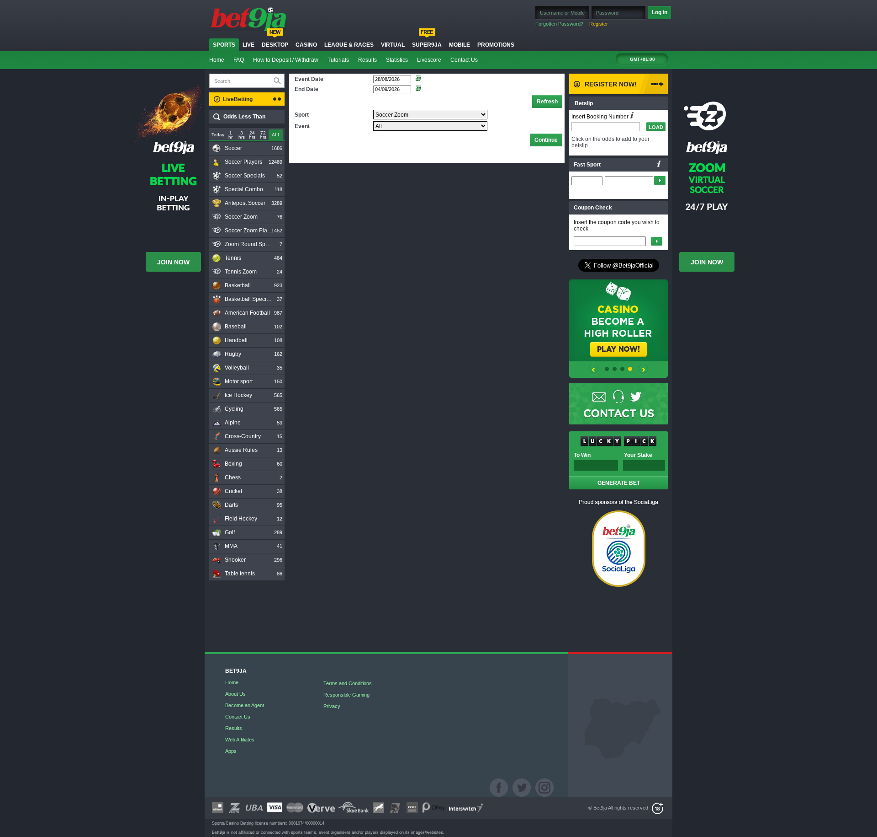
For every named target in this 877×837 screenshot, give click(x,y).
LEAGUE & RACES (349, 45)
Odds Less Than (244, 116)
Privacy (331, 706)
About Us (235, 694)
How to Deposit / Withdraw (285, 60)
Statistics (397, 60)
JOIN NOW (173, 262)
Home (216, 60)
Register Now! (611, 84)
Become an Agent (244, 705)
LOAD (656, 127)
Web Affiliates (239, 739)
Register (598, 24)
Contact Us (464, 60)
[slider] (276, 135)
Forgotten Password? (559, 24)
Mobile (459, 45)
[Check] (656, 241)
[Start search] (278, 80)
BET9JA (236, 671)
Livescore (429, 60)
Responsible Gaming (346, 695)
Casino (306, 45)
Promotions (495, 45)
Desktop (275, 45)
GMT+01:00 (642, 59)
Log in (659, 12)
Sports (224, 45)
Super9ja (427, 45)
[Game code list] (659, 164)
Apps (231, 751)
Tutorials (338, 60)
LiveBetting (238, 99)
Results (367, 60)
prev (593, 371)
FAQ (238, 60)
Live (248, 45)
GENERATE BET (618, 483)
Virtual (393, 45)
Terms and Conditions (347, 683)
